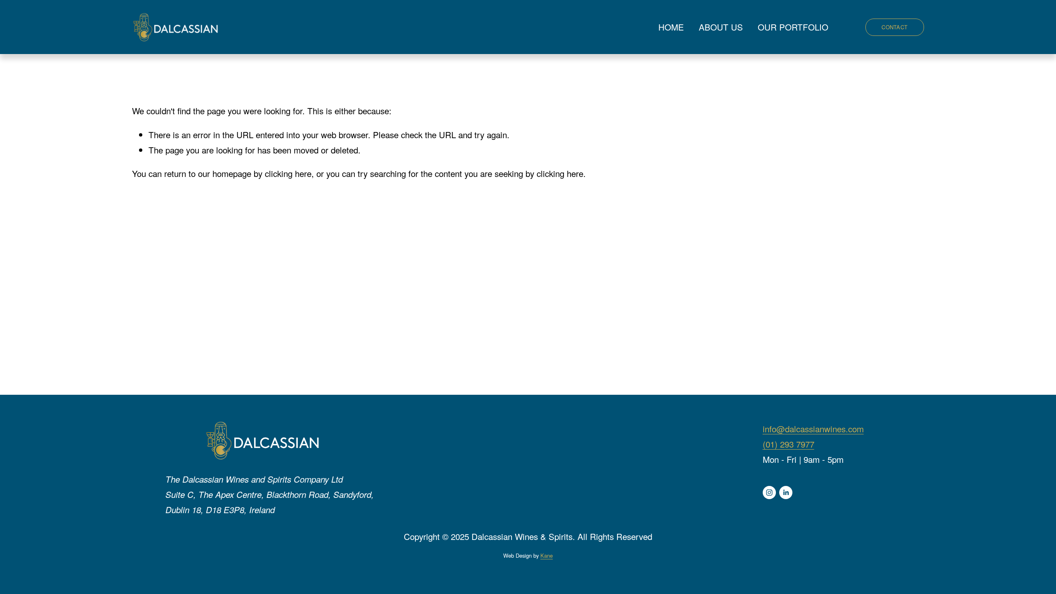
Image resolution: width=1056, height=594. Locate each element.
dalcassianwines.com (824, 428)
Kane (546, 555)
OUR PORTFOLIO (793, 27)
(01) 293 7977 (788, 444)
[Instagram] (769, 492)
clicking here (288, 173)
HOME (671, 27)
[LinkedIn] (785, 492)
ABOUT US (721, 27)
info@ (774, 428)
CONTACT (895, 27)
